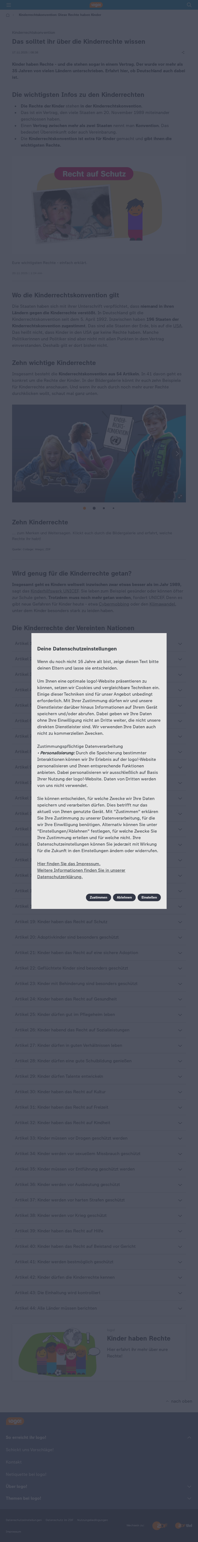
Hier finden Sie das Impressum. (68, 863)
